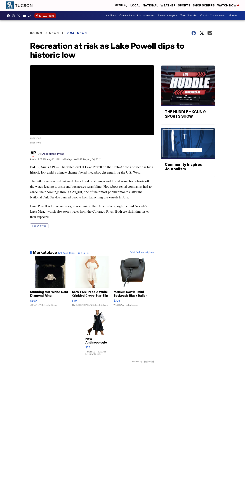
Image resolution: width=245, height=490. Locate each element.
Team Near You (188, 15)
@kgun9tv (30, 15)
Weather (168, 5)
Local (135, 5)
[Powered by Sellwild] (148, 361)
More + (233, 15)
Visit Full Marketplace (142, 252)
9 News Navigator (167, 15)
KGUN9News (9, 15)
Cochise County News (212, 15)
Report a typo (39, 226)
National (150, 5)
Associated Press (53, 153)
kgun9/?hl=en (14, 15)
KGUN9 (19, 15)
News (54, 33)
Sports (184, 5)
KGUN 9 (36, 33)
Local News (109, 15)
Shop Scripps (204, 5)
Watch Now (227, 5)
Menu (119, 5)
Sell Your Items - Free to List (73, 253)
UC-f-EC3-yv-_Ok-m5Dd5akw (25, 15)
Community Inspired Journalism (136, 15)
